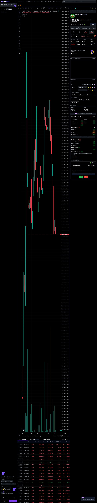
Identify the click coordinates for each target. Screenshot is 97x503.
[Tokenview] (95, 84)
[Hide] (94, 116)
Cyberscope (74, 99)
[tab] (22, 439)
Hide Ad (93, 58)
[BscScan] (92, 84)
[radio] (89, 166)
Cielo (94, 94)
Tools (57, 1)
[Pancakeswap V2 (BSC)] (75, 8)
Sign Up (13, 501)
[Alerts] (8, 497)
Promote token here (75, 58)
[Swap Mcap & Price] (70, 21)
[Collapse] (15, 1)
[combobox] (79, 1)
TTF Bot (81, 99)
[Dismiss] (15, 4)
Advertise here (73, 79)
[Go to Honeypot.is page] (77, 147)
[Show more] (94, 127)
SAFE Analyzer (82, 94)
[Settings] (14, 497)
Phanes (89, 94)
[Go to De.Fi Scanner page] (78, 139)
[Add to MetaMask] (90, 87)
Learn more (93, 28)
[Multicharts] (3, 497)
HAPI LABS (87, 99)
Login (4, 501)
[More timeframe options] (95, 32)
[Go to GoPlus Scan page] (77, 127)
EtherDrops (74, 94)
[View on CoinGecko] (85, 24)
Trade (92, 24)
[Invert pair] (86, 14)
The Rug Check (75, 102)
